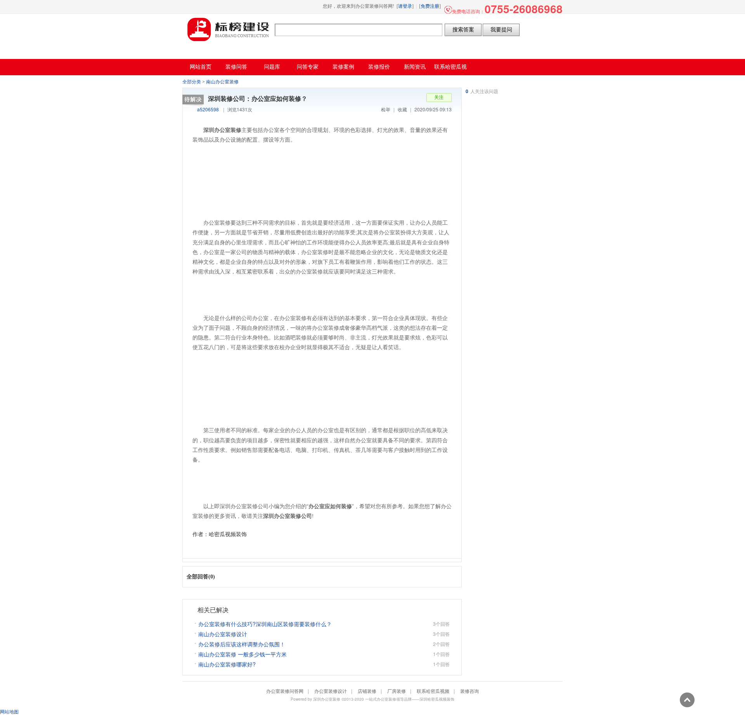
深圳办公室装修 (326, 699)
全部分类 (191, 82)
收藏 (402, 109)
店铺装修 (367, 690)
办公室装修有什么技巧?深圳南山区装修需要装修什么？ (265, 624)
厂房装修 (396, 690)
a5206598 (208, 109)
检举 (385, 109)
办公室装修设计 (330, 690)
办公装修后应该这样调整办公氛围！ (241, 644)
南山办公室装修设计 (222, 634)
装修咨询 (469, 690)
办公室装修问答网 (228, 29)
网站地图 (9, 711)
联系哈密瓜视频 (433, 690)
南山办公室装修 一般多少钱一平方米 (242, 654)
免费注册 (430, 6)
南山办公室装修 (222, 82)
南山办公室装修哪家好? (227, 664)
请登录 (405, 6)
